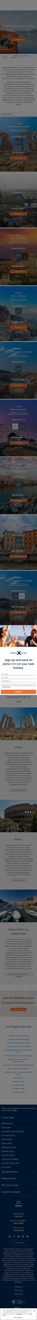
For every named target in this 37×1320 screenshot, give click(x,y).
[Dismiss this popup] (34, 627)
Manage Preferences (18, 1317)
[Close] (34, 1311)
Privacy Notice (19, 1314)
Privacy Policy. (6, 687)
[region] (18, 1314)
